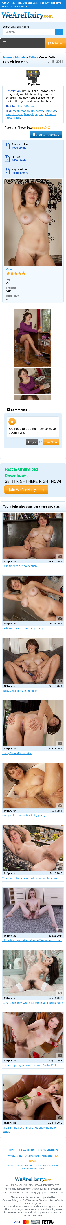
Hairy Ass (50, 111)
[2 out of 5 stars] (37, 127)
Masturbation (21, 111)
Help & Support (25, 1149)
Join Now (51, 442)
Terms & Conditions (47, 1149)
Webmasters (32, 1155)
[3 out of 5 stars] (41, 127)
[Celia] (33, 222)
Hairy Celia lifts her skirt (17, 753)
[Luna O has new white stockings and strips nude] (33, 973)
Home (7, 57)
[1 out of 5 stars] (34, 127)
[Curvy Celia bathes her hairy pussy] (33, 786)
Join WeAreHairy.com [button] (26, 489)
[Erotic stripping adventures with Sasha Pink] (33, 1035)
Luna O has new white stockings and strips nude (32, 1002)
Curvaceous (13, 117)
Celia (32, 57)
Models (20, 57)
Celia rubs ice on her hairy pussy (22, 628)
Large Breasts (47, 114)
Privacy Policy (14, 1155)
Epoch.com (22, 1206)
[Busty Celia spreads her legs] (33, 661)
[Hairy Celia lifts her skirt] (33, 723)
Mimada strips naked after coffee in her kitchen (32, 940)
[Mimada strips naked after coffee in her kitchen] (33, 910)
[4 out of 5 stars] (45, 127)
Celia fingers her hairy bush (19, 566)
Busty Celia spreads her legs (19, 690)
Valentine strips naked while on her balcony (29, 878)
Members (47, 1155)
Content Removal (33, 1215)
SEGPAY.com (15, 1212)
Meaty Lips (30, 114)
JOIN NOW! (55, 43)
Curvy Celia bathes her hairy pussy (23, 815)
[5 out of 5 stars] (49, 127)
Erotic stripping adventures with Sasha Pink (29, 1065)
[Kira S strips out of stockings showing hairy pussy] (33, 1097)
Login (32, 442)
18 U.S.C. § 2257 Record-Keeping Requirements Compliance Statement (33, 1167)
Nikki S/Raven (25, 106)
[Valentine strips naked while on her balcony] (33, 848)
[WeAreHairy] (33, 1179)
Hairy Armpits (14, 114)
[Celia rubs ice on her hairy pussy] (33, 598)
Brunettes (37, 111)
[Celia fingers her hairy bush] (33, 536)
